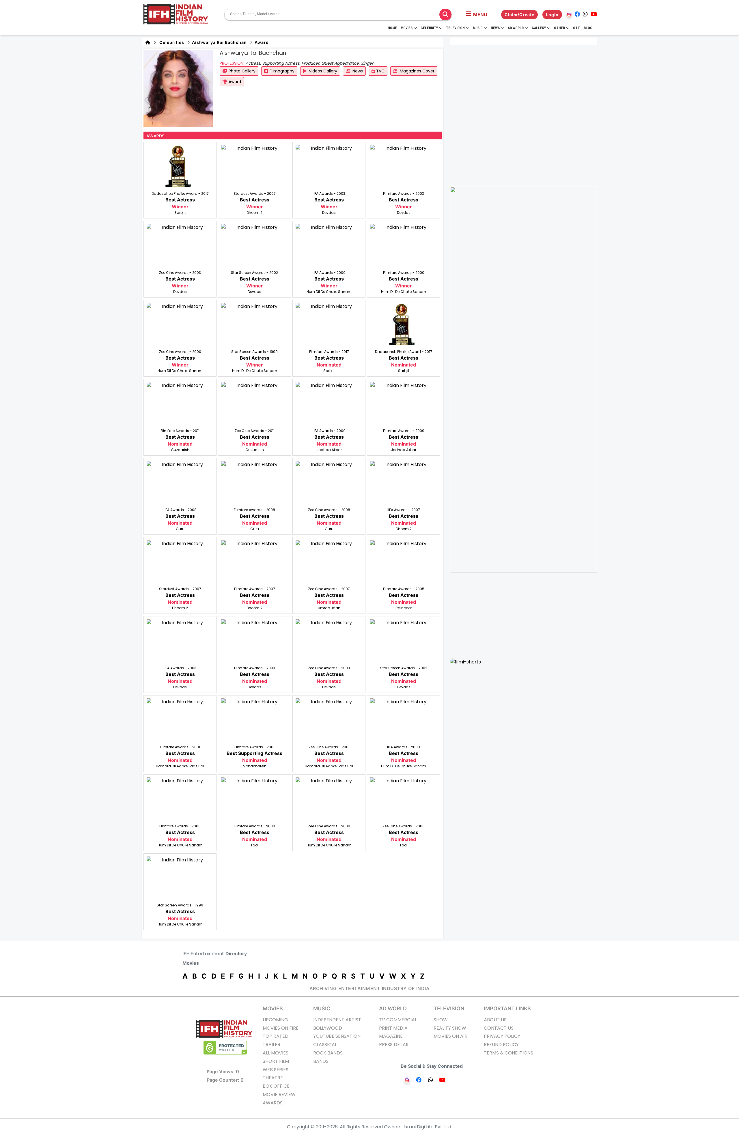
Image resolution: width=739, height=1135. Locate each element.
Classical (325, 1044)
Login (552, 14)
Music (478, 28)
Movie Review (279, 1094)
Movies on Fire (280, 1028)
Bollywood (327, 1028)
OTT (576, 28)
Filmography (282, 71)
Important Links (507, 1008)
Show (441, 1019)
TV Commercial (398, 1019)
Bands (321, 1061)
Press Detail (394, 1044)
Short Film (276, 1061)
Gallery (539, 28)
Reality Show (450, 1028)
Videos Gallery (322, 71)
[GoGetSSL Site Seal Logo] (225, 1047)
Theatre (273, 1077)
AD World (393, 1008)
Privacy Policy (502, 1036)
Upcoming (275, 1019)
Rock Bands (328, 1053)
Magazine (391, 1036)
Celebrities (170, 42)
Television (455, 28)
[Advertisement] (527, 615)
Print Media (393, 1028)
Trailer (271, 1044)
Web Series (275, 1069)
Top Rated (275, 1036)
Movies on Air (450, 1036)
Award (261, 42)
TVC (380, 71)
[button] (476, 14)
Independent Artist (337, 1019)
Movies (407, 28)
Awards (273, 1103)
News (495, 28)
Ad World (516, 28)
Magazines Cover (416, 71)
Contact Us (499, 1028)
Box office (276, 1086)
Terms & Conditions (508, 1053)
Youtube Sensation (337, 1036)
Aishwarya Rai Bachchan (219, 42)
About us (495, 1019)
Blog (588, 28)
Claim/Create (519, 14)
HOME (392, 28)
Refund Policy (501, 1044)
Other (559, 28)
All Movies (275, 1053)
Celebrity (429, 28)
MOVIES (273, 1008)
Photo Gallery (242, 71)
